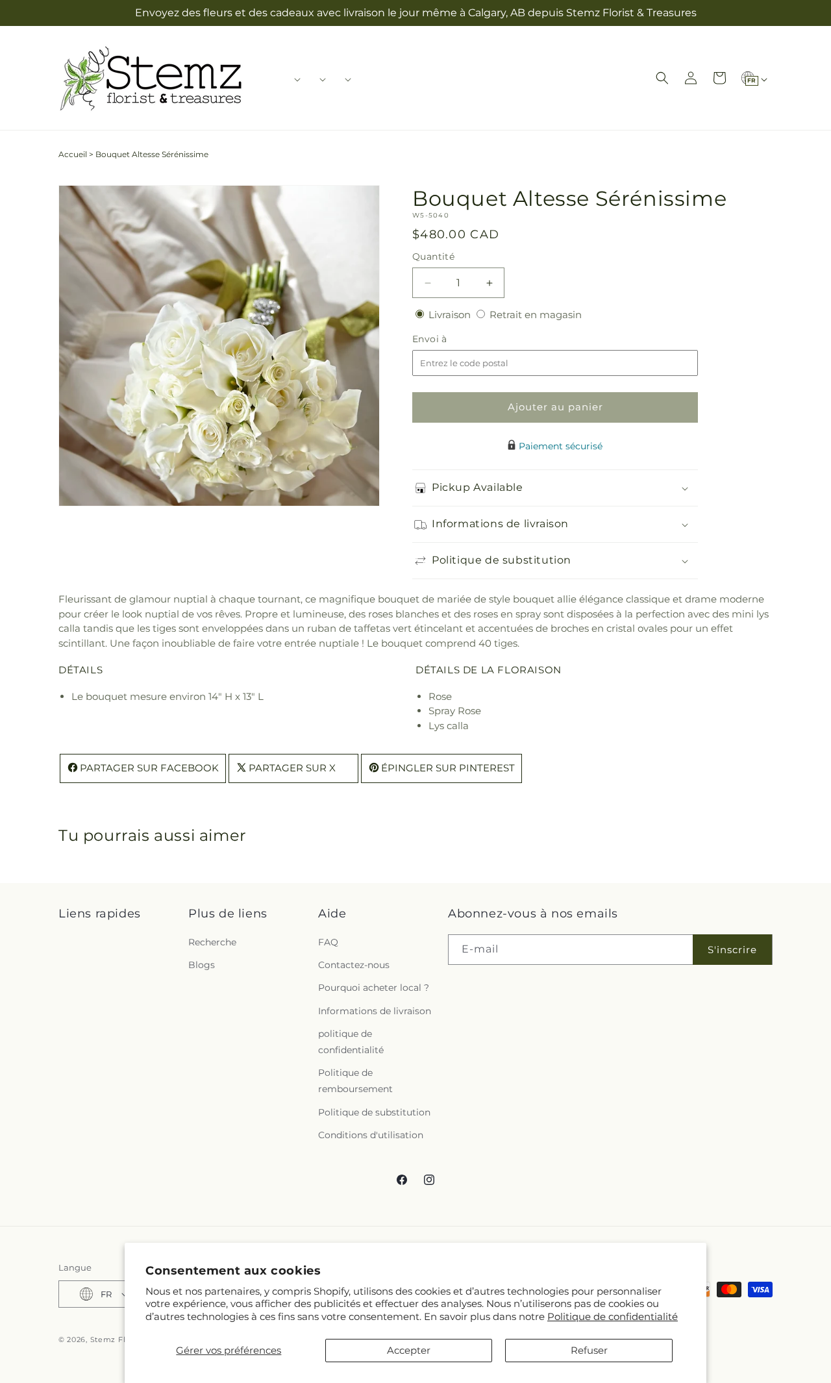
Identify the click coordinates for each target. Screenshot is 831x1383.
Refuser (589, 1350)
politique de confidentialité (351, 1042)
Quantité (433, 256)
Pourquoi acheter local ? (373, 987)
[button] (293, 79)
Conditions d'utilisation (370, 1135)
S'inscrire (732, 949)
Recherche (212, 942)
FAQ (328, 942)
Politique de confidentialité (612, 1316)
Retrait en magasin (536, 314)
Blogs (201, 965)
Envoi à (442, 339)
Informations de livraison (374, 1011)
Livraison (450, 314)
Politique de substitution (374, 1112)
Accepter (408, 1350)
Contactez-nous (354, 965)
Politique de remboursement (355, 1081)
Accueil (72, 154)
